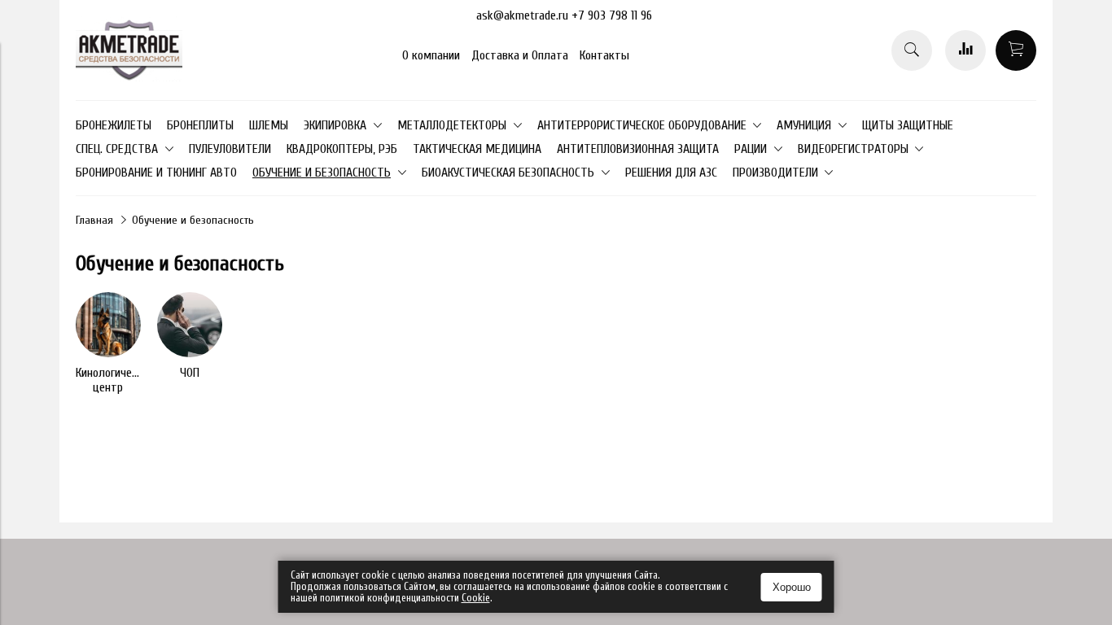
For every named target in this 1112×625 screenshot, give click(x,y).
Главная (94, 220)
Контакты (604, 55)
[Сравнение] (965, 50)
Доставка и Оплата (519, 55)
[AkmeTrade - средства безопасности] (129, 77)
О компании (431, 55)
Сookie (476, 598)
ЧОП (189, 372)
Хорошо (792, 587)
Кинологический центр (115, 380)
